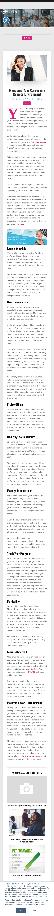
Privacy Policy (43, 896)
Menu (27, 38)
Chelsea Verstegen (32, 99)
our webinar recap (31, 756)
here (22, 224)
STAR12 (31, 672)
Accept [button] (21, 910)
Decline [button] (33, 910)
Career (27, 103)
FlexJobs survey (38, 142)
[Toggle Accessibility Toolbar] (6, 20)
